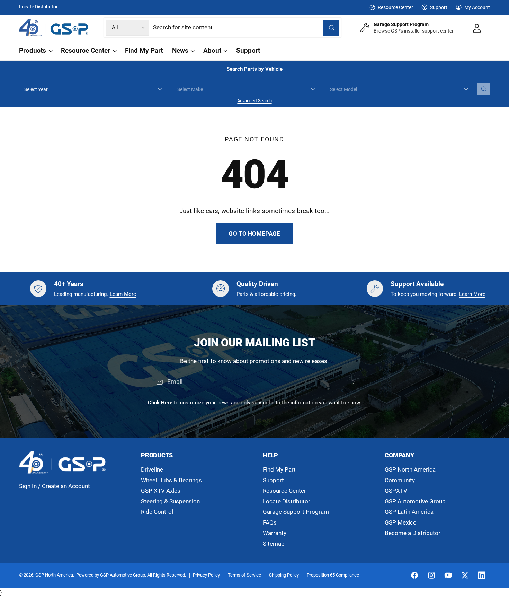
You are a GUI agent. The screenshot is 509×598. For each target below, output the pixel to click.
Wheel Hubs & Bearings (171, 480)
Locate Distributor (38, 6)
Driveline (152, 469)
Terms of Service (244, 575)
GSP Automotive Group (415, 501)
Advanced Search (254, 100)
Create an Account (66, 486)
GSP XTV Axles (160, 490)
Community (400, 480)
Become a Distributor (412, 533)
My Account (477, 7)
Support (438, 7)
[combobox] (246, 27)
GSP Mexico (401, 522)
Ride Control (157, 512)
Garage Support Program (296, 512)
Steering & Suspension (170, 501)
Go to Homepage (254, 233)
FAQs (270, 522)
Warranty (274, 533)
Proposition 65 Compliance (333, 575)
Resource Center (395, 7)
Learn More (123, 294)
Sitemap (274, 543)
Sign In (28, 486)
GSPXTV (396, 490)
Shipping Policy (284, 575)
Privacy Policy (206, 575)
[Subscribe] (352, 382)
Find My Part (279, 469)
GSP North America (410, 469)
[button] (35, 50)
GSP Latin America (409, 512)
